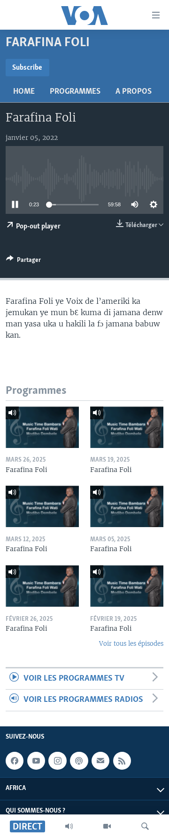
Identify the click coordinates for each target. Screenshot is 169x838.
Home (24, 92)
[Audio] (69, 826)
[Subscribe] (100, 761)
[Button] (23, 261)
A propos (133, 92)
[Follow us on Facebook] (14, 761)
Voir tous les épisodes (131, 644)
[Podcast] (79, 761)
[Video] (107, 826)
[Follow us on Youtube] (36, 761)
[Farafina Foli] (42, 427)
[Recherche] (145, 826)
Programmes (75, 92)
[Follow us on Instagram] (57, 761)
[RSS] (122, 761)
